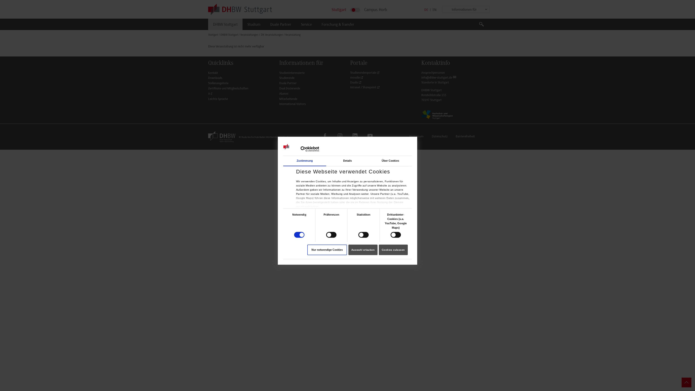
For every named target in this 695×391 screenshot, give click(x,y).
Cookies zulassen (393, 249)
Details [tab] (347, 160)
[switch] (331, 235)
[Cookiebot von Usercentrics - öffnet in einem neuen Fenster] (303, 149)
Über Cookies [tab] (390, 160)
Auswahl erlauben (363, 249)
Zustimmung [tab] (305, 160)
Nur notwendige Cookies (327, 249)
